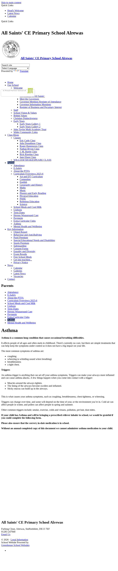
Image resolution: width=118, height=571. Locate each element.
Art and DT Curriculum (31, 176)
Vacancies (18, 276)
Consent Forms (21, 248)
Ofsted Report (20, 232)
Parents (10, 162)
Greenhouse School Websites (15, 545)
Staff (16, 110)
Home (10, 82)
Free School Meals (23, 257)
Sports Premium (21, 243)
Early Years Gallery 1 (30, 124)
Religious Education (29, 201)
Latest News (13, 13)
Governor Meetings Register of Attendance (40, 101)
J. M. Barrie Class (28, 151)
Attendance (19, 165)
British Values (20, 115)
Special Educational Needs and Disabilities (34, 240)
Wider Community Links (26, 132)
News (10, 265)
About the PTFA (22, 171)
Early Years (19, 121)
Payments (18, 218)
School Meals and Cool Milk (27, 207)
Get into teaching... (23, 259)
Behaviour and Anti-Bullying (28, 234)
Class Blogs (13, 135)
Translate (24, 71)
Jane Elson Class (28, 157)
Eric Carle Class (27, 140)
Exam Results (20, 254)
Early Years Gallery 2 (30, 126)
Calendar (11, 16)
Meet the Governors (29, 99)
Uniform (18, 210)
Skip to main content (11, 2)
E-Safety (18, 168)
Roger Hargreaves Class (31, 146)
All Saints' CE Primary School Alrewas (46, 58)
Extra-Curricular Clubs (25, 221)
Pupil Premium (21, 237)
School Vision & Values (25, 112)
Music (23, 190)
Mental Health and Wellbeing (28, 226)
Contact (11, 279)
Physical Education (29, 196)
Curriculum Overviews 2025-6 (28, 173)
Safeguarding (20, 246)
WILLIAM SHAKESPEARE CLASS (32, 160)
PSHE (23, 198)
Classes (17, 137)
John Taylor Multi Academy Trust (30, 129)
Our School (13, 85)
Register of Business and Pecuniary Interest (41, 107)
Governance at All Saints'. (32, 96)
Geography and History (31, 185)
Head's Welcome (15, 10)
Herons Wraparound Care (26, 215)
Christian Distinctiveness (25, 118)
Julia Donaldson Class (30, 143)
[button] (14, 21)
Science (23, 204)
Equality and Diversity (24, 251)
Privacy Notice (21, 262)
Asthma (17, 223)
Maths (23, 187)
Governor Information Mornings (35, 104)
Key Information (15, 229)
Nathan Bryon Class (29, 149)
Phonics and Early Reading (33, 193)
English (23, 182)
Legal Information (19, 539)
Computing (25, 179)
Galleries (18, 270)
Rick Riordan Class (29, 154)
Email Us (5, 534)
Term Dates (19, 212)
